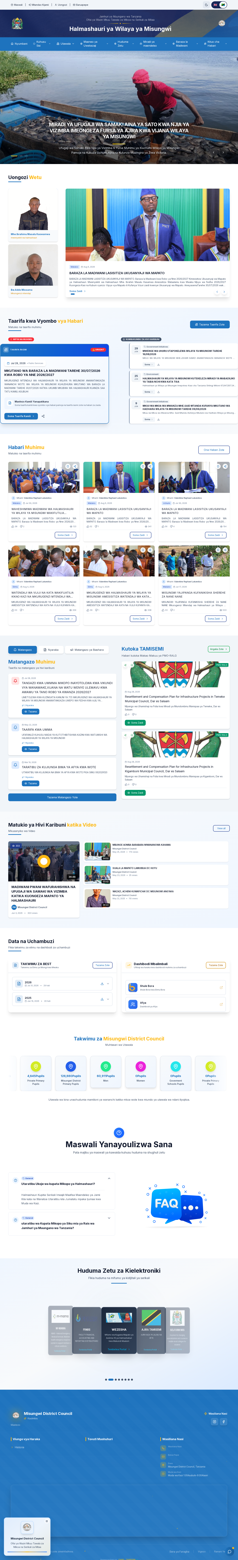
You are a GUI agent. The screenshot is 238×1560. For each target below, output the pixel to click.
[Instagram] (214, 1421)
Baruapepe (82, 4)
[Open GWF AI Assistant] (229, 1551)
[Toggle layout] (47, 1521)
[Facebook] (223, 1421)
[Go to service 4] (117, 1380)
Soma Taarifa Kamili (27, 416)
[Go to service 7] (127, 1380)
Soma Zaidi (79, 291)
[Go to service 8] (130, 1380)
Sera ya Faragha (179, 1551)
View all (221, 828)
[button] (61, 1191)
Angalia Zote (217, 649)
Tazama (32, 711)
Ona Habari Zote (214, 449)
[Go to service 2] (111, 1380)
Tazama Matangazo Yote (62, 797)
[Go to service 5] (121, 1380)
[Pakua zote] (102, 984)
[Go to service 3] (114, 1380)
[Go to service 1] (108, 1380)
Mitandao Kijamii (40, 4)
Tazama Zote (103, 965)
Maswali (18, 4)
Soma (139, 364)
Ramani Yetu (220, 1551)
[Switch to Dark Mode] (206, 4)
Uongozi (62, 4)
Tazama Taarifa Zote (212, 324)
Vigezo (202, 1551)
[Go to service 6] (124, 1380)
